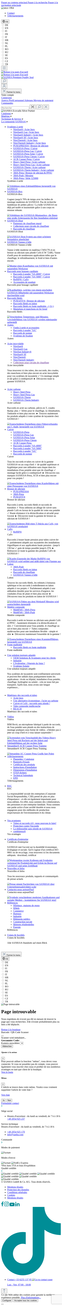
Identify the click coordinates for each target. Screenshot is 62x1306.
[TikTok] (31, 1274)
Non (9, 1100)
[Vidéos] (34, 743)
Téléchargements (15, 15)
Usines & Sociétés (16, 935)
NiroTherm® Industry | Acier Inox (29, 143)
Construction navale (22, 921)
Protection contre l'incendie (26, 826)
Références (12, 902)
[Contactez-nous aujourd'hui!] (34, 900)
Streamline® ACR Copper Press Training (26, 746)
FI (5, 31)
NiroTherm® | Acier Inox (25, 140)
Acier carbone (14, 389)
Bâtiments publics (21, 919)
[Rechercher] (4, 81)
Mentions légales (15, 1187)
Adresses (29, 100)
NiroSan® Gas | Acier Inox (26, 132)
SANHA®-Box (14, 191)
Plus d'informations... (31, 1297)
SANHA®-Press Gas (23, 435)
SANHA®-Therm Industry (26, 400)
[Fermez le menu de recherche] (46, 107)
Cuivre (10, 429)
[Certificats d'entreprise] (34, 865)
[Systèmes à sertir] (34, 188)
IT (5, 37)
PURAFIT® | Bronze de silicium (29, 301)
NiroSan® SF (19, 354)
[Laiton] (34, 604)
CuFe (9, 529)
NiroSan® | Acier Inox (24, 129)
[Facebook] (2, 1205)
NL (6, 43)
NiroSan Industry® (22, 351)
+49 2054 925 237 (16, 1119)
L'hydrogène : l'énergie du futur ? (29, 663)
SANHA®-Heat (15, 220)
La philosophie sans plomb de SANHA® (33, 828)
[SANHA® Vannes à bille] (34, 268)
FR (6, 34)
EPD (15, 778)
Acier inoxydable (15, 343)
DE (6, 25)
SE (6, 55)
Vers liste (5, 1095)
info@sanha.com (15, 1134)
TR (6, 64)
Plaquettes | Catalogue (23, 759)
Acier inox (18, 698)
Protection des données (18, 1189)
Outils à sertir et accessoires (26, 327)
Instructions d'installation (25, 767)
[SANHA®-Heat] (34, 239)
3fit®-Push (18, 567)
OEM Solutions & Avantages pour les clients (34, 658)
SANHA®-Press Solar (24, 437)
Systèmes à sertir (15, 126)
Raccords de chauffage (24, 229)
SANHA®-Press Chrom (25, 440)
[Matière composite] (34, 642)
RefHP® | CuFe (21, 279)
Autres (10, 325)
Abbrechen (7, 1046)
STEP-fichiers (20, 772)
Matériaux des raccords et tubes (22, 695)
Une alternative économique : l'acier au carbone (35, 700)
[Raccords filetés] (34, 322)
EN (6, 28)
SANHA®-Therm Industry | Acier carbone (33, 170)
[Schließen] (2, 1035)
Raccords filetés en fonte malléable (29, 647)
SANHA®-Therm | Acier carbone (29, 167)
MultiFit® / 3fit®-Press (24, 609)
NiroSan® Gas (20, 349)
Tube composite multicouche (26, 706)
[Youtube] (12, 1205)
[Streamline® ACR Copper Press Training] (30, 753)
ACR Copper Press (22, 443)
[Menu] (4, 68)
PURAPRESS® (21, 491)
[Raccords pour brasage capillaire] (34, 295)
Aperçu (5, 100)
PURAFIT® (19, 497)
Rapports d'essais (21, 762)
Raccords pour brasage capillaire (22, 271)
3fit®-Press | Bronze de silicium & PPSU (32, 173)
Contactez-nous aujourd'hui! (20, 889)
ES (6, 58)
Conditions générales (17, 1192)
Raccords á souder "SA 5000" (27, 448)
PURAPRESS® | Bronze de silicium (30, 145)
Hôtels (16, 908)
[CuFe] (34, 561)
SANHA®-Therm (22, 397)
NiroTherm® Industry (23, 360)
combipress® (19, 831)
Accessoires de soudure (24, 282)
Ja (3, 1100)
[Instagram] (6, 1205)
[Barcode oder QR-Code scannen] (33, 107)
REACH (17, 709)
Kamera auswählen (10, 1043)
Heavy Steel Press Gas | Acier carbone (31, 164)
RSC (9, 786)
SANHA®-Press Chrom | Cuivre (29, 156)
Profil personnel (16, 100)
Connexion (6, 97)
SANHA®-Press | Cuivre (25, 148)
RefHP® (17, 532)
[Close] (2, 1304)
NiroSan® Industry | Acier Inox (28, 135)
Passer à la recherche (38, 2)
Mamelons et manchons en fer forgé (30, 309)
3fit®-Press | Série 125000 (25, 178)
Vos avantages (14, 820)
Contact (11, 13)
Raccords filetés (14, 298)
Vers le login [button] (7, 1072)
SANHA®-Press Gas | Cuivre (27, 151)
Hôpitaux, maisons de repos (26, 905)
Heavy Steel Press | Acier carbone (29, 162)
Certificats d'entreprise (17, 839)
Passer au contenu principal (14, 2)
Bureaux (17, 913)
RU (6, 52)
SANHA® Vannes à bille (19, 242)
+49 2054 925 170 (16, 1132)
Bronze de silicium (16, 488)
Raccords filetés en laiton (25, 303)
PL (6, 46)
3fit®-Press (18, 494)
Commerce (18, 911)
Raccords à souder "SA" (25, 330)
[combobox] (15, 107)
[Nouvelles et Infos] (34, 887)
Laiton (10, 564)
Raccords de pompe (22, 333)
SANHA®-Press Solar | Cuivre (28, 154)
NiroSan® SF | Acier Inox (25, 137)
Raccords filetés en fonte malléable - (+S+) (33, 306)
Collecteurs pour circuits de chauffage (31, 226)
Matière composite (16, 607)
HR (6, 40)
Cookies (11, 1195)
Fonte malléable (14, 644)
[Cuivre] (34, 486)
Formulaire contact (10, 1103)
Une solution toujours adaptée (21, 655)
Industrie (17, 660)
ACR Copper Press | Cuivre (26, 159)
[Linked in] (17, 1205)
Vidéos (10, 716)
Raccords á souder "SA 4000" (27, 445)
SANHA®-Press (21, 432)
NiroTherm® (19, 357)
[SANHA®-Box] (34, 218)
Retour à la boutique (10, 1029)
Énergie (17, 927)
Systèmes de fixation (23, 335)
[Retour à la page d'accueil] (14, 72)
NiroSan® (18, 346)
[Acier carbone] (34, 426)
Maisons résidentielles (23, 924)
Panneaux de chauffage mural (27, 223)
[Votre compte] (4, 86)
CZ (6, 61)
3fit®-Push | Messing (23, 175)
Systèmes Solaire (21, 666)
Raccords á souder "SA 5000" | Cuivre (31, 276)
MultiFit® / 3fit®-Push (24, 612)
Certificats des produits (24, 764)
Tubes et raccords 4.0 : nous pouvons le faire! (34, 823)
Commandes (7, 103)
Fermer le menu (13, 92)
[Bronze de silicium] (34, 526)
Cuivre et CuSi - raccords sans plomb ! (31, 703)
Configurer (6, 1300)
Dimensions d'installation (25, 770)
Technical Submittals (23, 775)
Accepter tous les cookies (25, 1300)
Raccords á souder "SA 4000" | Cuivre (31, 274)
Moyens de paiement (43, 100)
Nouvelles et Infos (16, 868)
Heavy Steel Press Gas (24, 394)
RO (6, 49)
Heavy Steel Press (21, 392)
